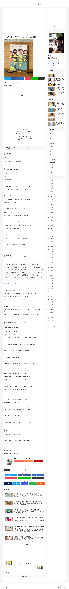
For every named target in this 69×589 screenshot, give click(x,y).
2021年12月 (56, 322)
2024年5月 (56, 246)
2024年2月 (56, 254)
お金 (57, 138)
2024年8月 (56, 238)
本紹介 (56, 133)
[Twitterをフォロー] (16, 483)
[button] (64, 26)
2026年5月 (56, 183)
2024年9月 (56, 236)
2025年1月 (56, 225)
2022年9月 (56, 299)
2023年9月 (56, 267)
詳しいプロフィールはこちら (54, 63)
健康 (57, 149)
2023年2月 (56, 286)
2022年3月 (56, 315)
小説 (57, 151)
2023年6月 (56, 275)
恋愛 (57, 154)
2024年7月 (56, 241)
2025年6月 (56, 212)
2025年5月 (56, 215)
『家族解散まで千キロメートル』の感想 (24, 138)
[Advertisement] (24, 11)
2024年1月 (56, 257)
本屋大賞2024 (57, 162)
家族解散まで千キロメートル (10, 283)
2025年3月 (56, 220)
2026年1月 (56, 194)
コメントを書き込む (24, 576)
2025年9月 (56, 204)
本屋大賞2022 (57, 156)
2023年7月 (56, 272)
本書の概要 (19, 133)
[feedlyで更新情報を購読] (33, 483)
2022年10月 (56, 296)
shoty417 (54, 65)
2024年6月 (56, 243)
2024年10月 (56, 233)
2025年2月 (56, 222)
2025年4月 (56, 217)
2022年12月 (56, 291)
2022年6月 (56, 307)
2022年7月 (56, 304)
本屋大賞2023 (57, 159)
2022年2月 (56, 317)
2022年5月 (56, 309)
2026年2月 (56, 191)
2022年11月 (56, 293)
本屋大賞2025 (57, 164)
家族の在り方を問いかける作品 (24, 139)
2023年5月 (56, 278)
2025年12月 (56, 196)
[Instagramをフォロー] (24, 483)
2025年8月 (56, 207)
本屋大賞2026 (57, 167)
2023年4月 (56, 280)
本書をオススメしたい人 (21, 134)
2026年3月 (56, 188)
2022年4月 (56, 312)
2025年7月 (56, 209)
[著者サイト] (8, 483)
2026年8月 (56, 180)
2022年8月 (56, 301)
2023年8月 (56, 270)
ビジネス (57, 146)
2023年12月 (56, 259)
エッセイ (57, 135)
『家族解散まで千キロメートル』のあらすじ (25, 136)
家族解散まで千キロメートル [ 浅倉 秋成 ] (22, 458)
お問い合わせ (63, 585)
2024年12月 (56, 228)
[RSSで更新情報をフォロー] (41, 483)
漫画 (57, 170)
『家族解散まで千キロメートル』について (24, 131)
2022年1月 (56, 320)
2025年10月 (56, 201)
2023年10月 (56, 265)
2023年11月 (56, 262)
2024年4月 (56, 249)
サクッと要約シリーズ (57, 141)
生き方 (57, 172)
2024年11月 (56, 230)
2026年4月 (56, 186)
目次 (23, 129)
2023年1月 (56, 288)
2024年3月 (56, 251)
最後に (18, 141)
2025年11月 (56, 199)
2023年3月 (56, 283)
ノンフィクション (57, 143)
